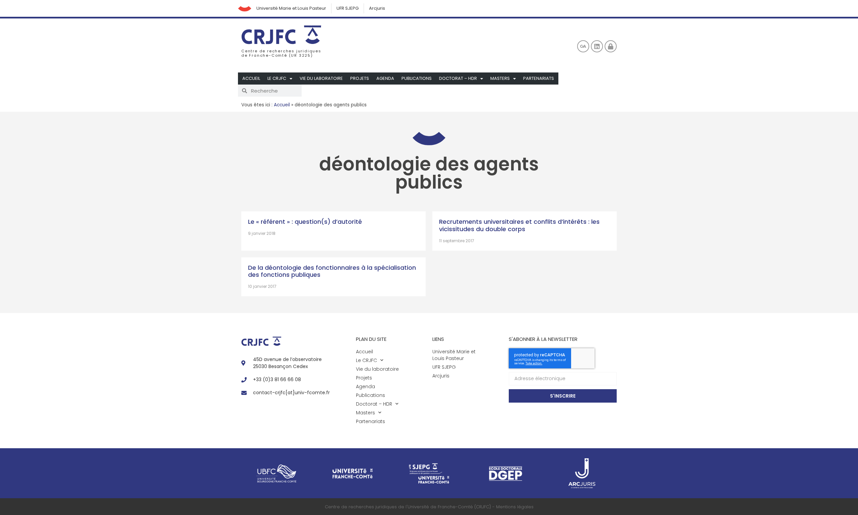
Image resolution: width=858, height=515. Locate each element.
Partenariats (538, 78)
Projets (359, 78)
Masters (500, 78)
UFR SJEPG (347, 8)
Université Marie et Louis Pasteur (291, 8)
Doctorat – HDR (458, 78)
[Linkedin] (597, 46)
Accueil (251, 78)
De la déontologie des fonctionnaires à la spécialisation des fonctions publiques (332, 271)
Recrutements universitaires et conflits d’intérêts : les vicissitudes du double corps (519, 225)
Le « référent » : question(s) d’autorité (305, 221)
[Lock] (611, 46)
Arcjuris (377, 8)
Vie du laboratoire (321, 78)
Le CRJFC (276, 78)
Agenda (385, 78)
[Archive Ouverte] (583, 46)
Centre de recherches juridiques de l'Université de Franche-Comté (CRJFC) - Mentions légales (429, 507)
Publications (417, 78)
